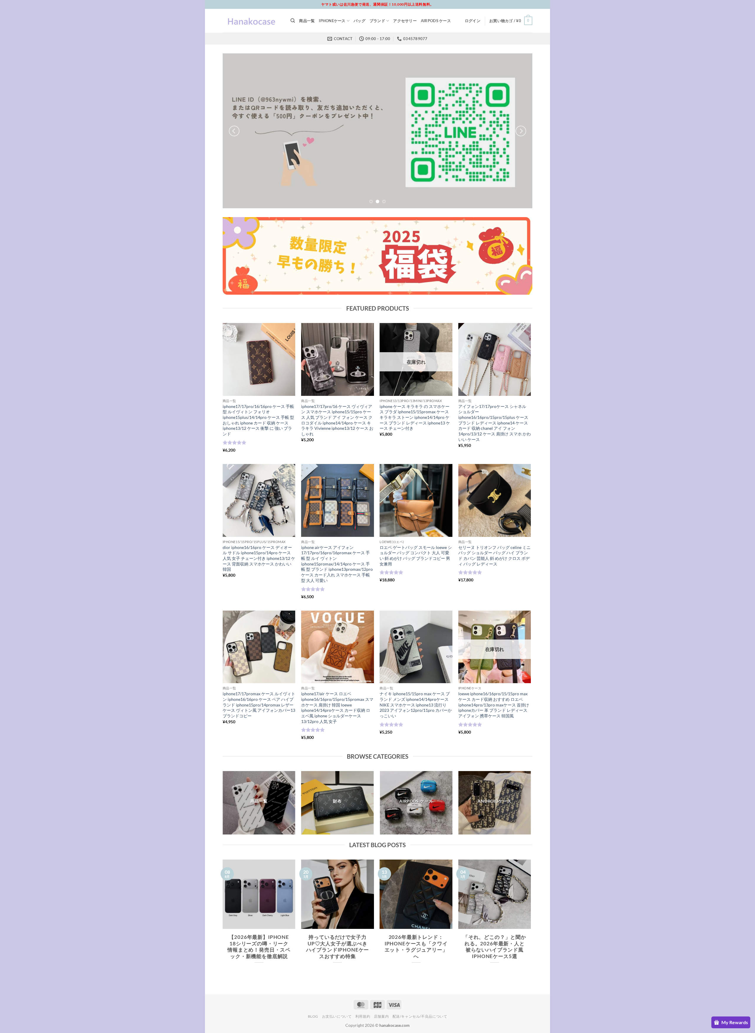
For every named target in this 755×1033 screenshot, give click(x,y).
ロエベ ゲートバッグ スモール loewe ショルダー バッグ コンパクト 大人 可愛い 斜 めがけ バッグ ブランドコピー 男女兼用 (416, 555)
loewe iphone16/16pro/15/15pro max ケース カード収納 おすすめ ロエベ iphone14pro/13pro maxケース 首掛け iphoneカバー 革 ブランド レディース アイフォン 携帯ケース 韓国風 (493, 704)
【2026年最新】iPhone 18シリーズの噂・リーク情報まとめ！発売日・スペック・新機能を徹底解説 (258, 946)
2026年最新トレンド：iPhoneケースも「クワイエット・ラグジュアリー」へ (416, 946)
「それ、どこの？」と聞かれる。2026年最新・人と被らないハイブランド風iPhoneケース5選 (494, 946)
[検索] (292, 20)
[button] (472, 21)
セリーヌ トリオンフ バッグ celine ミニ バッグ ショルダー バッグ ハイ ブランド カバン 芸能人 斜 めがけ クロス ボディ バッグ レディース (494, 555)
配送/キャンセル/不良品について (420, 1016)
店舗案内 (381, 1016)
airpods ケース (436, 20)
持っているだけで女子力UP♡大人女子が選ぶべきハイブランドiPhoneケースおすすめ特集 (337, 946)
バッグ (359, 20)
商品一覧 (307, 20)
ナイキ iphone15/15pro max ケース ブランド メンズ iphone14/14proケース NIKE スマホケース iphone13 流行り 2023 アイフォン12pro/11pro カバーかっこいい (416, 704)
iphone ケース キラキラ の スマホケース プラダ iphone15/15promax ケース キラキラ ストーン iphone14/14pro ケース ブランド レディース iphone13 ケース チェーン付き (415, 417)
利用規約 (362, 1016)
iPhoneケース (332, 20)
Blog (313, 1016)
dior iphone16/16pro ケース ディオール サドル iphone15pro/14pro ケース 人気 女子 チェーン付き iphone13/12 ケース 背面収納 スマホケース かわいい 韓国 (259, 558)
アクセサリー (405, 20)
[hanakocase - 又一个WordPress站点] (252, 21)
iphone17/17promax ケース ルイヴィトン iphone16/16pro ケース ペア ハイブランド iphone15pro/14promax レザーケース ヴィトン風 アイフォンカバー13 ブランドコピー (259, 704)
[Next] (521, 130)
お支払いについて (337, 1016)
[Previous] (234, 130)
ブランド (377, 20)
